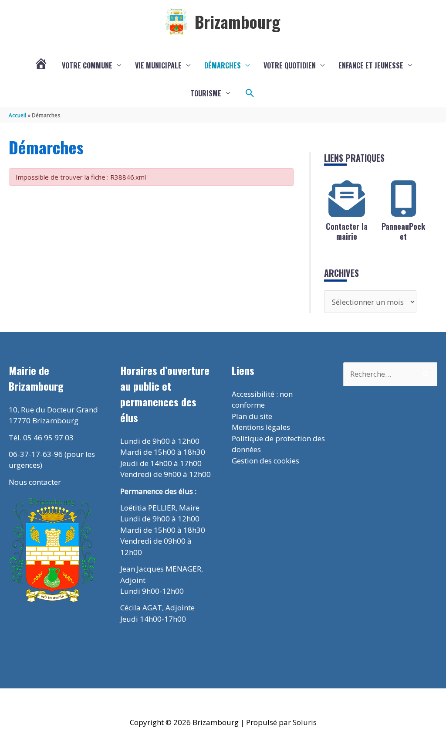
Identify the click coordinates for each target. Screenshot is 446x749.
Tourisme (205, 93)
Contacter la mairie (347, 231)
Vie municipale (158, 65)
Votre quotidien (290, 65)
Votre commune (87, 65)
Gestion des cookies (265, 461)
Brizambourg (237, 21)
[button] (250, 93)
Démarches (222, 65)
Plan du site (252, 416)
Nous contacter (35, 482)
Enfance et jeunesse (370, 65)
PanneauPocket (403, 231)
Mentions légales (261, 427)
